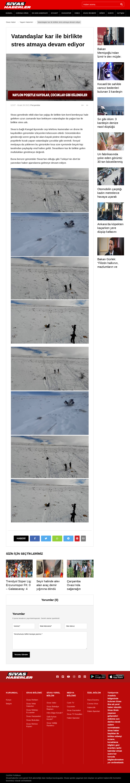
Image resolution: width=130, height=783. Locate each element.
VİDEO (77, 13)
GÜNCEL (9, 13)
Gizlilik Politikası (13, 775)
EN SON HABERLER (40, 13)
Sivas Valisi (51, 702)
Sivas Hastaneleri (33, 716)
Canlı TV (70, 702)
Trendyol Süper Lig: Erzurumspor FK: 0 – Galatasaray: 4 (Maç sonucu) (18, 587)
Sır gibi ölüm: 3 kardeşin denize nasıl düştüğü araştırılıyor (107, 124)
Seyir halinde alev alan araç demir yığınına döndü (48, 585)
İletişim (9, 703)
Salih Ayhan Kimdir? (51, 717)
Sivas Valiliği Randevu (52, 724)
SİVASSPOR (66, 13)
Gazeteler (71, 706)
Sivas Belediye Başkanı (53, 707)
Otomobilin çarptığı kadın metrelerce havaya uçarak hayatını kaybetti (109, 194)
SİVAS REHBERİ (89, 13)
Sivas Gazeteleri (74, 710)
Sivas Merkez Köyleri (32, 725)
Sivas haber (113, 730)
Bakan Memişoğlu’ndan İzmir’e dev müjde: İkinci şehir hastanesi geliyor (109, 56)
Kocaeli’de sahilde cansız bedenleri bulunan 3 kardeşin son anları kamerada (109, 91)
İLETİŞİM (120, 13)
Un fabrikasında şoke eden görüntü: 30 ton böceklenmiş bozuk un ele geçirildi (110, 161)
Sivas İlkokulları (32, 720)
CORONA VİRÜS (22, 13)
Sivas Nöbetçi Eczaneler (32, 711)
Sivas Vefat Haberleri (31, 704)
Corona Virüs (92, 703)
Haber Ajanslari (73, 718)
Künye (8, 700)
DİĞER (102, 13)
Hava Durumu (93, 700)
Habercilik (91, 707)
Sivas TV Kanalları (74, 714)
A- (87, 105)
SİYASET (54, 13)
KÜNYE (111, 13)
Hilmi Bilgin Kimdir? (55, 713)
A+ (82, 105)
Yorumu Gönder (21, 654)
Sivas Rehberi (32, 700)
